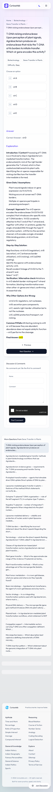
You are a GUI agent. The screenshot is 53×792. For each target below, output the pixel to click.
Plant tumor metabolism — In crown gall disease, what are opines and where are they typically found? (25, 578)
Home (8, 20)
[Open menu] (46, 5)
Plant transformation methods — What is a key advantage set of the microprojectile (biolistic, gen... (24, 567)
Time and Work (11, 721)
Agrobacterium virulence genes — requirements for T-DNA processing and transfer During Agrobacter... (25, 469)
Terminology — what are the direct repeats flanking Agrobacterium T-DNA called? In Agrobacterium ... (26, 538)
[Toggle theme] (39, 5)
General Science (12, 761)
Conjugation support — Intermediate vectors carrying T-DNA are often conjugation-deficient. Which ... (25, 626)
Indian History (10, 750)
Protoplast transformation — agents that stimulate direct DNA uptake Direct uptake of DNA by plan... (26, 478)
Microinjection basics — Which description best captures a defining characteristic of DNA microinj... (24, 637)
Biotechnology (19, 20)
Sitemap (32, 757)
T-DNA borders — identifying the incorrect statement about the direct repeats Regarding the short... (26, 529)
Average (8, 736)
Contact (32, 754)
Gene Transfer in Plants (15, 24)
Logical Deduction (36, 739)
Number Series (35, 729)
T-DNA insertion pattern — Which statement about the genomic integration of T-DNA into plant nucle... (26, 648)
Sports (8, 768)
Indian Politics (10, 765)
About (31, 750)
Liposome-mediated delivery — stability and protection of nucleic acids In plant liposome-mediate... (24, 518)
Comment (12, 387)
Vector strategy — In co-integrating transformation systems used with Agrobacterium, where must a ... (26, 597)
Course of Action (35, 725)
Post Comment (17, 420)
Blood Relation (34, 721)
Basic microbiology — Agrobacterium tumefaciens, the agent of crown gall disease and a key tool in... (26, 587)
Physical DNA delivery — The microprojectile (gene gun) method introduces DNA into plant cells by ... (26, 606)
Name (11, 376)
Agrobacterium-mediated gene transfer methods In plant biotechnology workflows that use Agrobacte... (26, 458)
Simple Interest (11, 732)
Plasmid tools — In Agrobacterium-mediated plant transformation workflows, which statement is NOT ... (26, 616)
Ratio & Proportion (12, 729)
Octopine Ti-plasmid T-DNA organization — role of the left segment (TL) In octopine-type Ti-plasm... (26, 497)
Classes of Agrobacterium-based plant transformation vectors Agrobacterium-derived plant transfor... (25, 548)
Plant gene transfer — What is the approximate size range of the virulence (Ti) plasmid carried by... (26, 557)
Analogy (32, 732)
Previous (26, 345)
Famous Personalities (13, 757)
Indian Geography (12, 754)
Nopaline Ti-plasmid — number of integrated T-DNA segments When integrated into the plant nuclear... (25, 507)
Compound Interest (13, 739)
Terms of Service (35, 765)
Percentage (10, 725)
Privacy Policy (34, 761)
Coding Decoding (35, 736)
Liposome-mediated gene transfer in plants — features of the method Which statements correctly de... (24, 488)
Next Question (26, 351)
